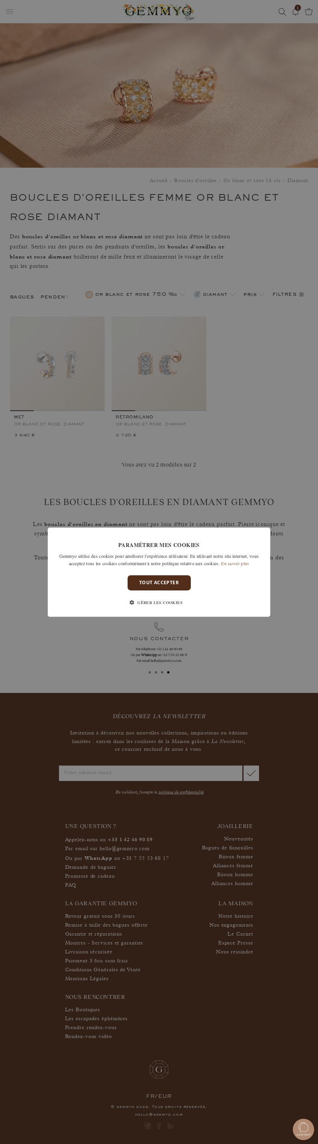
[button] (159, 602)
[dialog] (159, 571)
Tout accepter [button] (159, 582)
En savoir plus (235, 563)
